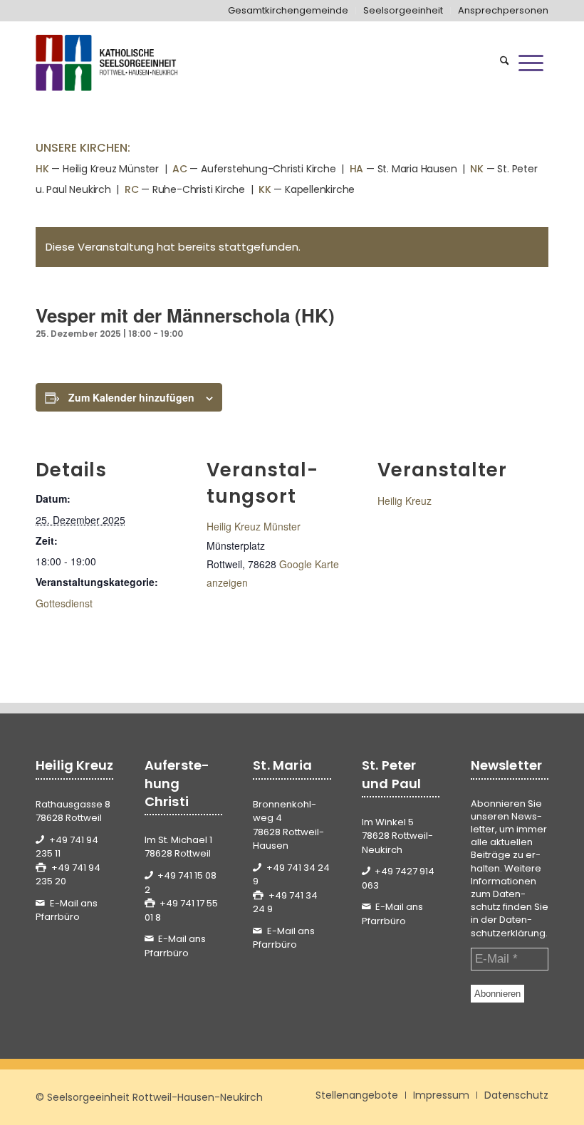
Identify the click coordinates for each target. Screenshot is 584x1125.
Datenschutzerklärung (508, 926)
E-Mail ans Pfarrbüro (67, 910)
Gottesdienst (64, 603)
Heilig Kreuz (404, 500)
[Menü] (530, 63)
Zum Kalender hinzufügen (131, 397)
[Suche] (504, 63)
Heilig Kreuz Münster (254, 526)
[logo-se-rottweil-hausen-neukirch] (108, 63)
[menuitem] (288, 10)
